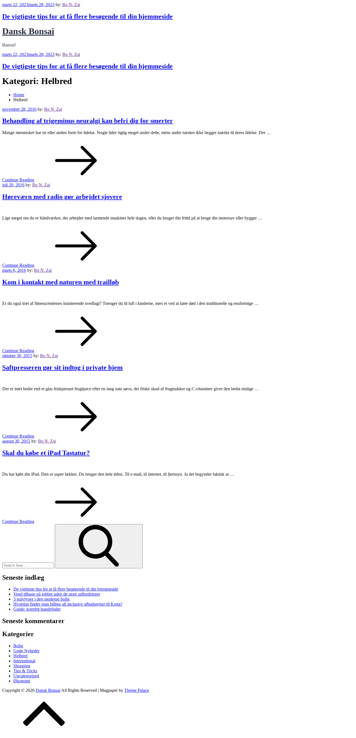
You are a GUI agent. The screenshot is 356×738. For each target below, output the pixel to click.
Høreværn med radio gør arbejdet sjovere (62, 196)
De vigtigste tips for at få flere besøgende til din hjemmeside (87, 16)
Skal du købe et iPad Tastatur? (46, 452)
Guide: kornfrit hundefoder (37, 609)
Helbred (20, 655)
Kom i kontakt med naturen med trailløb (60, 282)
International (24, 660)
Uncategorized (26, 675)
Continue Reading (18, 179)
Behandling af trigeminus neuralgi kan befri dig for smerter (87, 120)
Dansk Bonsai (28, 31)
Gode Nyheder (26, 650)
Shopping (21, 665)
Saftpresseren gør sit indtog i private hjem (62, 367)
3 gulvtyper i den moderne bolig (41, 599)
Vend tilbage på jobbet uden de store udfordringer (56, 594)
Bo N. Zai (71, 4)
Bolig (18, 645)
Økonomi (21, 680)
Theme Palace (136, 690)
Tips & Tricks (25, 670)
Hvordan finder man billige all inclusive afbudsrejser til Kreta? (67, 604)
